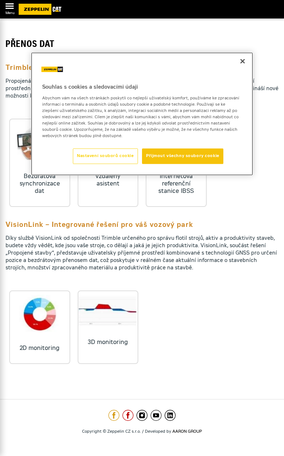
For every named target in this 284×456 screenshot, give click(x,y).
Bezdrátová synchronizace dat (40, 184)
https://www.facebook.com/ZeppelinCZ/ (113, 415)
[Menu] (10, 7)
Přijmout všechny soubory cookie (182, 156)
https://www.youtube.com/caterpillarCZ (156, 415)
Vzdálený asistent (108, 180)
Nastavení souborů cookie (105, 156)
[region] (142, 114)
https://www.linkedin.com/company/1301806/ (170, 415)
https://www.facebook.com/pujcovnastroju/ (127, 415)
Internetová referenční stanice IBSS (176, 184)
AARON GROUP (187, 432)
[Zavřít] (242, 61)
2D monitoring (40, 348)
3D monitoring (108, 343)
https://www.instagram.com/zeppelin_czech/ (142, 415)
